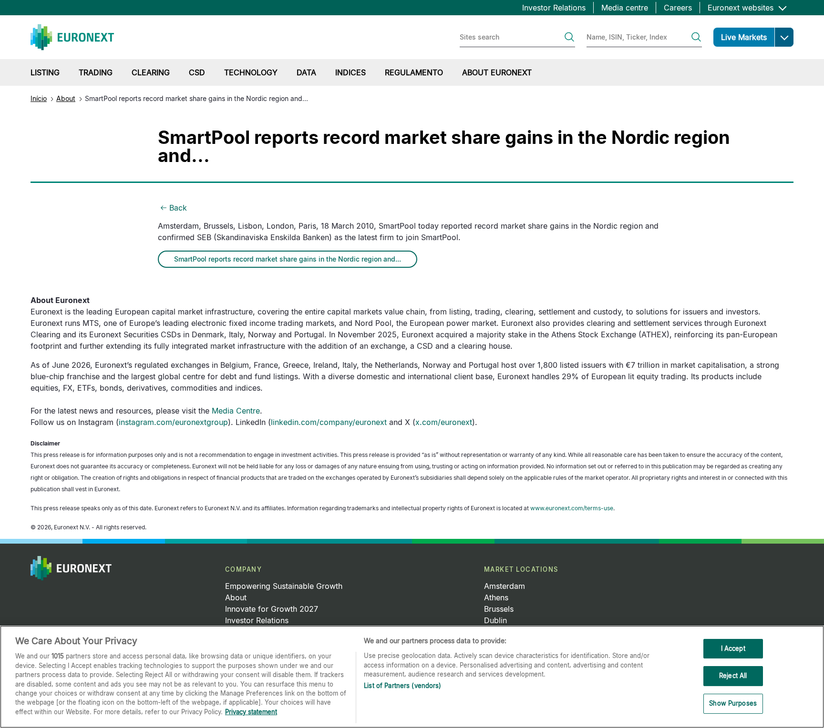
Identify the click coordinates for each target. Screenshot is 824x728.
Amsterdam (504, 586)
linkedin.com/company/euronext (329, 422)
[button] (783, 37)
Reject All (733, 675)
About (65, 98)
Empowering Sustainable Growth (283, 586)
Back (178, 207)
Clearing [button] (151, 72)
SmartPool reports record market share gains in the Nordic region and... (287, 259)
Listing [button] (45, 72)
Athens (496, 597)
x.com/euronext (443, 422)
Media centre (624, 7)
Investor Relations (554, 7)
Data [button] (306, 72)
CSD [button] (197, 72)
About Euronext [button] (497, 72)
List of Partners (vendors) (402, 686)
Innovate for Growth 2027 (271, 609)
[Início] (72, 37)
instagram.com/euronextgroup (173, 422)
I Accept (733, 648)
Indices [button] (350, 72)
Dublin (495, 620)
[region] (412, 677)
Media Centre (236, 410)
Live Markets (744, 37)
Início (39, 98)
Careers (678, 7)
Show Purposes (733, 703)
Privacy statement (251, 712)
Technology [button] (251, 72)
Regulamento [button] (414, 72)
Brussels (499, 609)
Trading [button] (96, 72)
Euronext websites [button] (742, 7)
